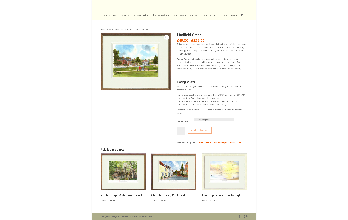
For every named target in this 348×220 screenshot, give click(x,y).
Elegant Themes (120, 216)
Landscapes (178, 15)
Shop (124, 15)
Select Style (184, 121)
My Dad (193, 15)
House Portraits (140, 15)
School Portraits (159, 15)
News (115, 15)
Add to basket (200, 130)
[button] (166, 37)
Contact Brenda (229, 15)
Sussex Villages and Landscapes (120, 29)
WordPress (146, 216)
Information (209, 15)
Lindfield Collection (204, 142)
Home (107, 15)
